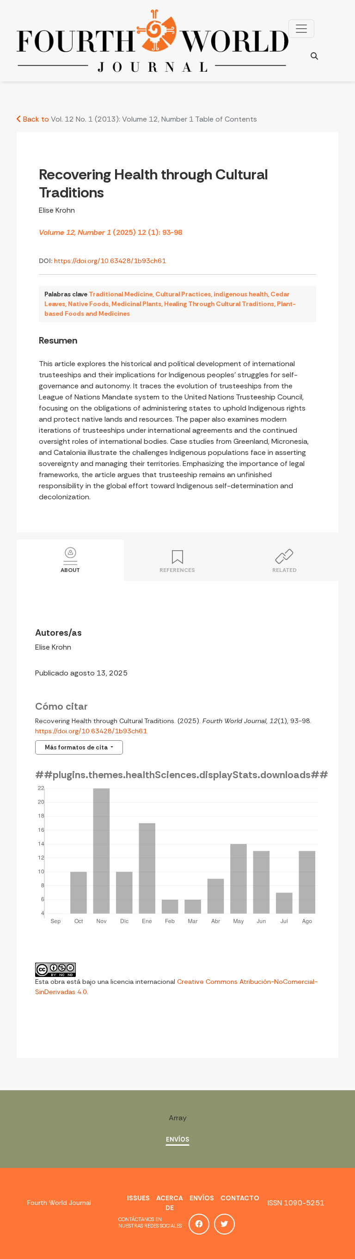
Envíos (177, 1139)
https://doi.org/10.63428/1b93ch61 (110, 261)
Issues (138, 1198)
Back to (35, 119)
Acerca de (169, 1203)
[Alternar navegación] (301, 28)
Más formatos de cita (77, 747)
